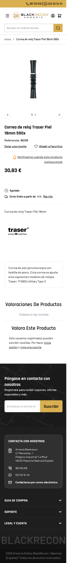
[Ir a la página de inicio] (30, 16)
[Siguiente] (59, 114)
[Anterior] (7, 114)
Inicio (7, 39)
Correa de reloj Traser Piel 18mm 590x (37, 39)
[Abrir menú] (7, 16)
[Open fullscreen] (33, 79)
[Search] (58, 28)
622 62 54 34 (55, 3)
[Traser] (18, 231)
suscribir (51, 406)
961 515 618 (36, 3)
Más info (48, 196)
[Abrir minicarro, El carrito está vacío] (60, 16)
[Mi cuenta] (52, 15)
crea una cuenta (30, 347)
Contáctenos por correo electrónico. (36, 482)
